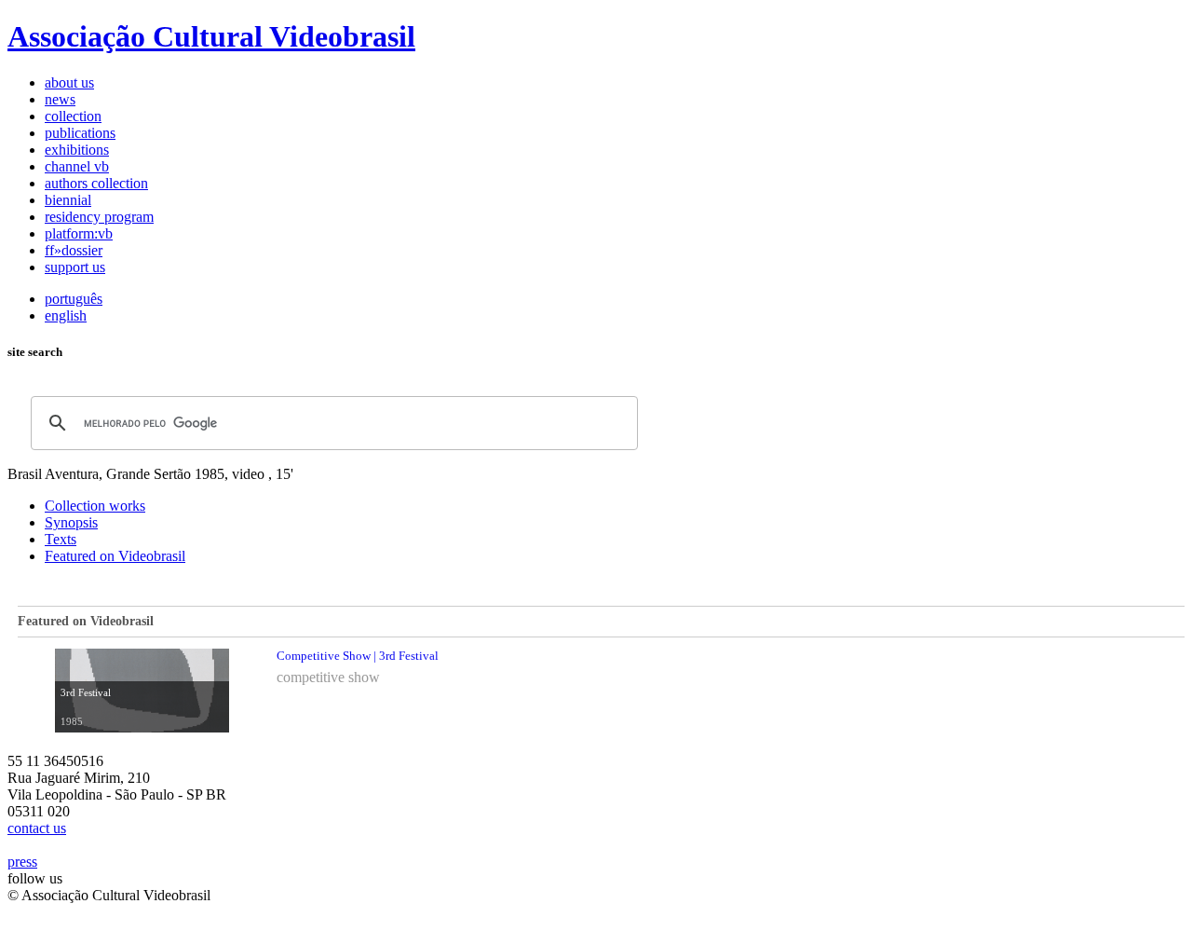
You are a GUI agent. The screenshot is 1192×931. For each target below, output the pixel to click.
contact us (36, 828)
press (22, 861)
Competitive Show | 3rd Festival (358, 656)
